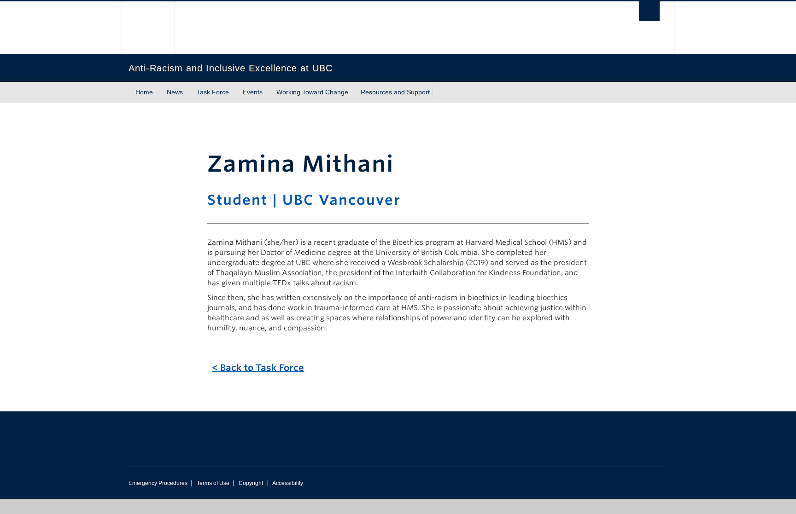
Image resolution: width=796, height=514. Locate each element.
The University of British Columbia (148, 27)
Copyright (251, 483)
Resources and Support (395, 92)
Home (144, 92)
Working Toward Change (312, 92)
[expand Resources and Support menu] (438, 92)
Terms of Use (213, 483)
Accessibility (287, 483)
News (175, 92)
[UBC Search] (649, 11)
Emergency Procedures (158, 483)
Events (253, 92)
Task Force (213, 92)
